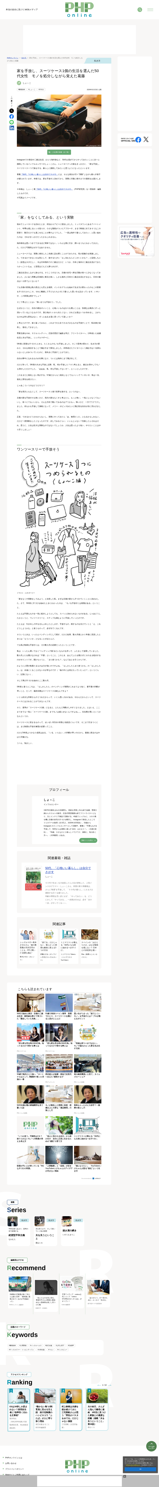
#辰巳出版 (48, 1345)
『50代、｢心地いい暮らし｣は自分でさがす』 (39, 174)
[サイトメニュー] (150, 10)
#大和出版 (41, 1350)
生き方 (97, 61)
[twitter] (11, 111)
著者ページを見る (87, 840)
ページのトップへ (151, 1447)
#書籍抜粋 (21, 89)
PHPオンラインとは (13, 1458)
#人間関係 (23, 1345)
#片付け (41, 89)
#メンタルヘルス (36, 1345)
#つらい (51, 1350)
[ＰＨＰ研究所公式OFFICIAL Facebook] (138, 140)
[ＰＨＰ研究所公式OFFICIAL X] (146, 139)
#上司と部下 (60, 1345)
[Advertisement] (79, 39)
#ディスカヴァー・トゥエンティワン (21, 1350)
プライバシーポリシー (133, 1465)
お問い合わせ (10, 1463)
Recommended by (86, 1178)
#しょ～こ (31, 89)
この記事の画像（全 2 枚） (60, 152)
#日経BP (71, 1345)
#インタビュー (62, 1350)
